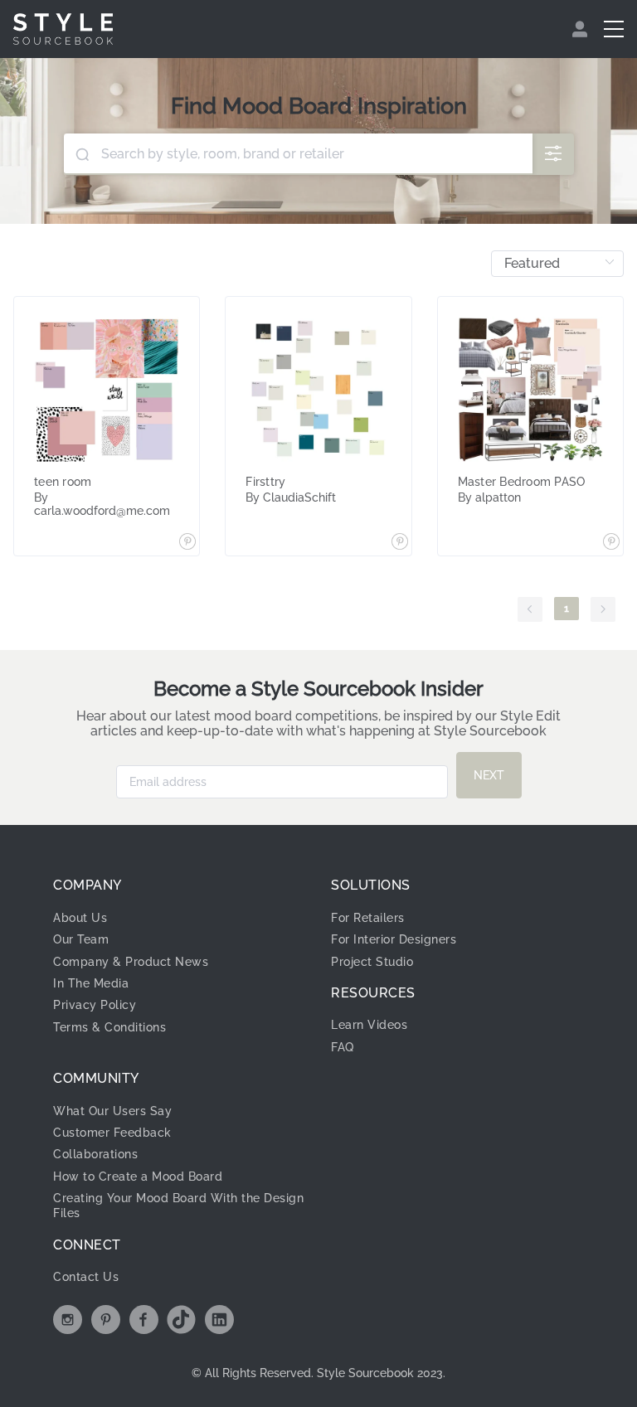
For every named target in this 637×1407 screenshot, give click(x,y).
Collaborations (95, 1154)
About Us (80, 917)
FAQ (342, 1047)
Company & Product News (130, 961)
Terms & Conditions (109, 1027)
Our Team (81, 939)
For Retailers (368, 917)
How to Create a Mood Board (137, 1176)
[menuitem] (581, 29)
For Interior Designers (393, 939)
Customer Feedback (112, 1132)
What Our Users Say (112, 1111)
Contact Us (86, 1276)
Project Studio (372, 961)
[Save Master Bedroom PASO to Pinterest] (611, 543)
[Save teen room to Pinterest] (187, 543)
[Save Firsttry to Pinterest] (399, 543)
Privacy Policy (94, 1005)
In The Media (91, 983)
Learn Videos (369, 1024)
